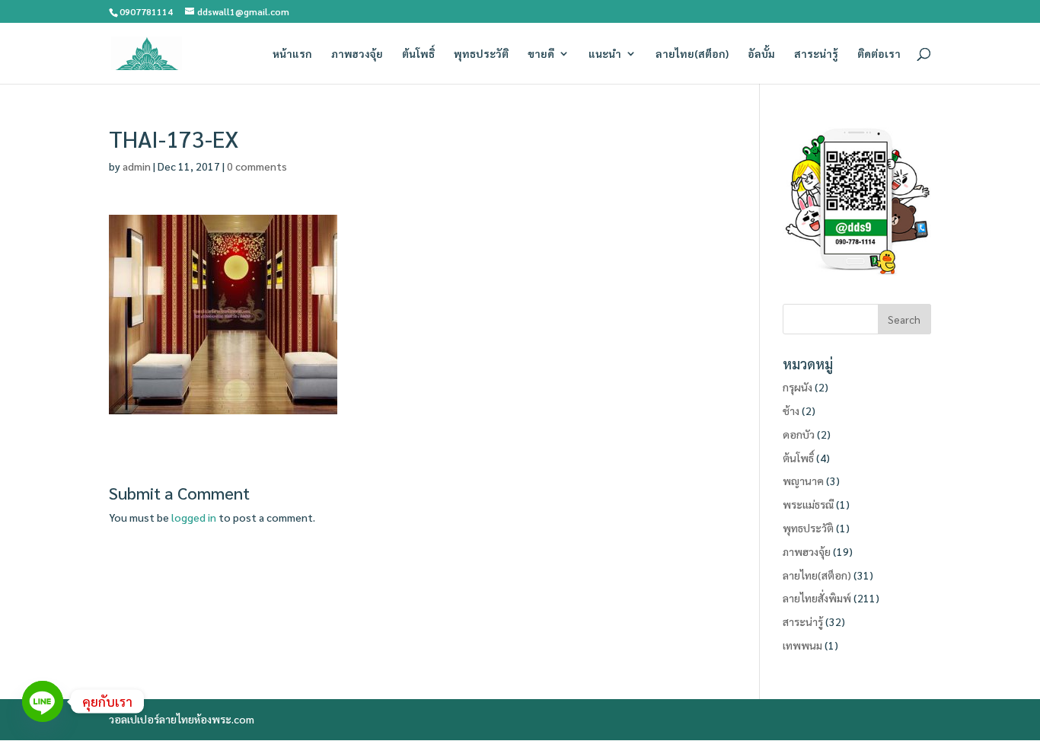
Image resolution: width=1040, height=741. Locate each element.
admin (137, 166)
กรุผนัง (797, 387)
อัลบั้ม (761, 54)
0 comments (257, 166)
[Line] (42, 701)
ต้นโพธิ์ (418, 54)
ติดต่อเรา (879, 54)
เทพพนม (802, 645)
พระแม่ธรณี (808, 504)
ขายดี (541, 54)
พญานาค (803, 480)
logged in (193, 517)
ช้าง (791, 410)
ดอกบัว (799, 434)
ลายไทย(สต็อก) (692, 54)
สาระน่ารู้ (816, 54)
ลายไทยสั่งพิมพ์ (817, 598)
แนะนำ (605, 54)
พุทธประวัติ (481, 54)
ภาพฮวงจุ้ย (357, 54)
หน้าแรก (292, 54)
